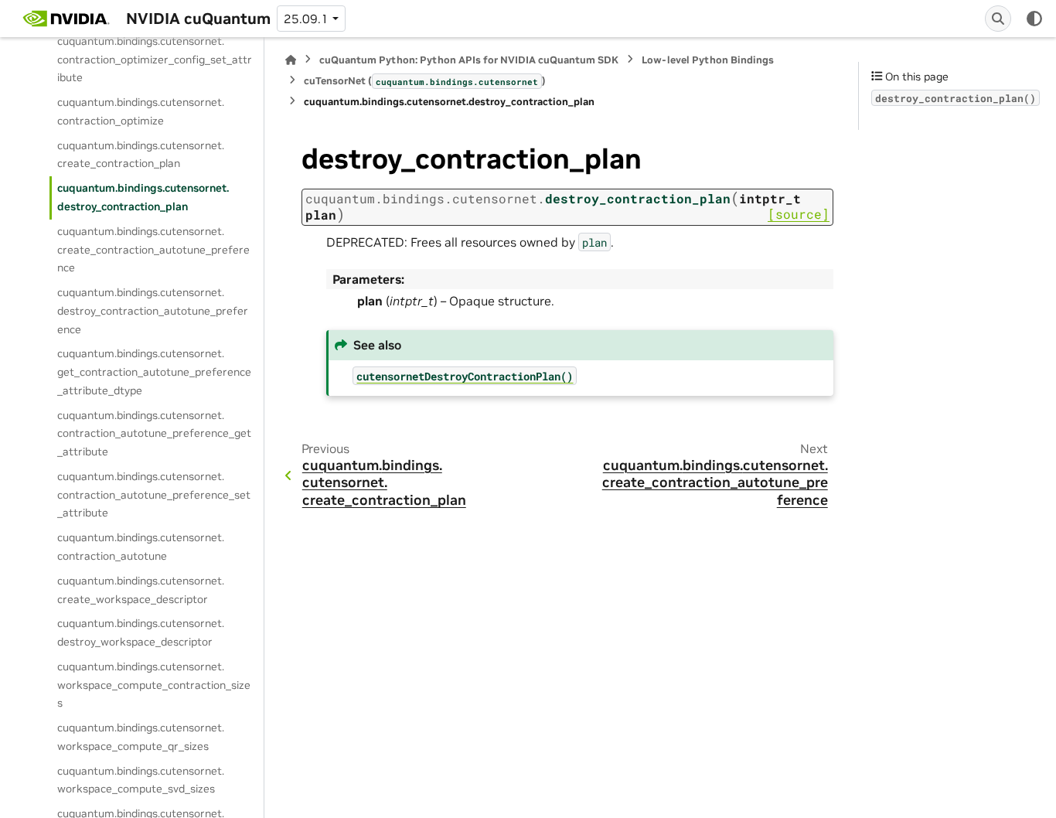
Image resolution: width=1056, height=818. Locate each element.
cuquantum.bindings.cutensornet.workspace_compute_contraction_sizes (153, 685)
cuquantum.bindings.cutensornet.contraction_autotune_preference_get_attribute (154, 433)
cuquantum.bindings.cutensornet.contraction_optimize (140, 111)
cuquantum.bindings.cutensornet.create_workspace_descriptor (140, 590)
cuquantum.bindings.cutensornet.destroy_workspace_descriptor (140, 632)
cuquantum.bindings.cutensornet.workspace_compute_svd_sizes (140, 780)
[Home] (290, 60)
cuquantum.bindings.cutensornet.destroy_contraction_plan (143, 197)
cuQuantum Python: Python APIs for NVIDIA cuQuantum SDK (468, 59)
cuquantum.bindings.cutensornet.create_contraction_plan (140, 154)
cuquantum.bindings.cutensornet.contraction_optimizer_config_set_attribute (154, 59)
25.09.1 (306, 18)
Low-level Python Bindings (708, 59)
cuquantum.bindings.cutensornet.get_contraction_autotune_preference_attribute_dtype (154, 371)
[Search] (998, 18)
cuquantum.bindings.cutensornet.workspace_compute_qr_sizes (140, 737)
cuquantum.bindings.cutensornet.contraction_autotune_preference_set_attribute (153, 494)
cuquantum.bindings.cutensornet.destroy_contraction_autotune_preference (152, 310)
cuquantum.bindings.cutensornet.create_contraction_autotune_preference (153, 249)
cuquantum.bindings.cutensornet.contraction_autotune (140, 546)
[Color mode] (1034, 18)
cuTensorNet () (425, 80)
